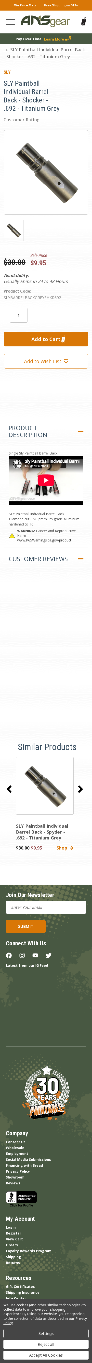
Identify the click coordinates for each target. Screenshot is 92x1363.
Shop (63, 848)
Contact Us (16, 1141)
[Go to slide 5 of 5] (9, 789)
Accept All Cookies (46, 1355)
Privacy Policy (18, 1171)
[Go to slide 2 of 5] (80, 789)
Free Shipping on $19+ (61, 5)
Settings (46, 1333)
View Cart (14, 1239)
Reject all (46, 1344)
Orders (12, 1245)
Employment (17, 1153)
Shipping (13, 1256)
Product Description (28, 431)
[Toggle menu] (10, 22)
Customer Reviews (38, 558)
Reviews (13, 1183)
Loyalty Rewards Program (29, 1251)
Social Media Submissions (28, 1159)
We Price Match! (26, 5)
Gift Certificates (20, 1286)
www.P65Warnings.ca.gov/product (44, 540)
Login (11, 1227)
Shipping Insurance (22, 1292)
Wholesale (15, 1147)
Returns (13, 1262)
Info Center (16, 1298)
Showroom (15, 1177)
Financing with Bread (24, 1165)
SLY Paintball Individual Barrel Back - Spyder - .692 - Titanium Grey (42, 832)
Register (13, 1233)
